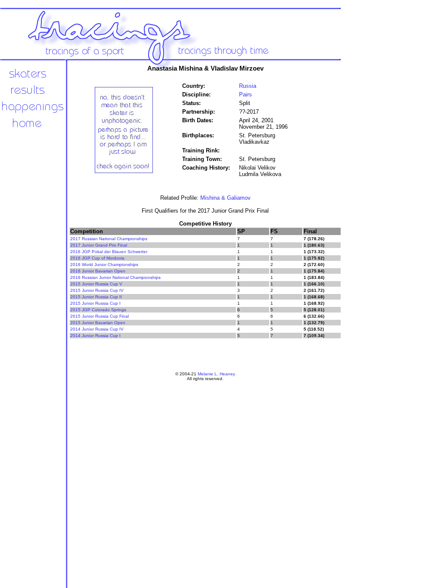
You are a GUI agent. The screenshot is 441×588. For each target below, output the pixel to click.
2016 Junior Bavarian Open (97, 271)
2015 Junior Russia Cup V (96, 284)
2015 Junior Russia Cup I (95, 303)
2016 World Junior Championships (104, 264)
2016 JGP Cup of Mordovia (97, 258)
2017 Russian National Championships (108, 238)
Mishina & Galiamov (225, 198)
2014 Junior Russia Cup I (95, 335)
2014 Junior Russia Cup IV (97, 329)
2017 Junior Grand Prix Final (98, 245)
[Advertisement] (370, 202)
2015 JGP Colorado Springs (98, 309)
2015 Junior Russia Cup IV (97, 290)
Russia (247, 86)
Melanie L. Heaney (216, 373)
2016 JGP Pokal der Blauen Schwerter (108, 251)
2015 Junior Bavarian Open (97, 322)
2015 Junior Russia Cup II (96, 296)
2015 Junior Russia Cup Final (99, 316)
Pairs (245, 94)
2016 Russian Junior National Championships (115, 277)
